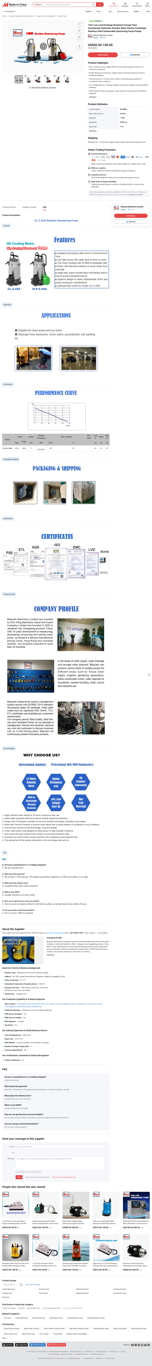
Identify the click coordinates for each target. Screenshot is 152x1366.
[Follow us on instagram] (139, 1345)
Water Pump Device (10, 1334)
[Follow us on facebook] (132, 1345)
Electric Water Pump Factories (54, 1328)
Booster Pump (96, 1004)
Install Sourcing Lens (58, 1345)
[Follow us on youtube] (142, 1345)
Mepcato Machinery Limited (102, 35)
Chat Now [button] (136, 55)
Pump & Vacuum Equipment (46, 16)
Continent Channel (101, 1351)
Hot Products (31, 1351)
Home (4, 16)
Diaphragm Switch (82, 1293)
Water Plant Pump (28, 1334)
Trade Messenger (37, 1345)
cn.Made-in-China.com (97, 1354)
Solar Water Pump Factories (79, 1328)
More (4, 1338)
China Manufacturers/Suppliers (58, 1351)
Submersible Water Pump (96, 1318)
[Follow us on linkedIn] (148, 1345)
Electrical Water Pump (138, 1328)
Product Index (114, 1351)
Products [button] (38, 4)
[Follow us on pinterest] (145, 1345)
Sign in (147, 6)
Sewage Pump (36, 1006)
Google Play (21, 1345)
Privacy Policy (110, 1358)
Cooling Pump (80, 1004)
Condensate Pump (67, 1004)
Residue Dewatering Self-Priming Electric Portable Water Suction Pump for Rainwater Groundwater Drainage (45, 1223)
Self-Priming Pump (38, 1318)
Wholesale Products (76, 1351)
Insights (123, 1351)
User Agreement (88, 1358)
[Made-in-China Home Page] (14, 4)
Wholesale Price (89, 1351)
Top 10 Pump (43, 1334)
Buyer (99, 11)
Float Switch (43, 1293)
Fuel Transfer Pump (53, 1004)
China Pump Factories (11, 1328)
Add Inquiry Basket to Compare (44, 87)
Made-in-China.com (66, 1354)
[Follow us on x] (136, 1345)
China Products (42, 1351)
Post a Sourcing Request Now (64, 1177)
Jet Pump (7, 1318)
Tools (88, 1004)
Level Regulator (10, 1006)
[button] (93, 4)
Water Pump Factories (31, 1328)
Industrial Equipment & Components (21, 16)
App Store (7, 1345)
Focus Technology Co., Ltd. (60, 1358)
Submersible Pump (38, 1004)
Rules (148, 11)
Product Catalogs (33, 1284)
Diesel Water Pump (56, 1318)
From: (12, 1147)
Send (19, 1177)
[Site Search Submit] (100, 4)
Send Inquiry (103, 55)
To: (13, 1153)
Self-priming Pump (82, 1289)
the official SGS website (55, 933)
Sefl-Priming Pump (23, 1006)
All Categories (10, 11)
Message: (11, 1158)
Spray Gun (5, 1297)
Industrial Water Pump (75, 1318)
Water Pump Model (120, 1328)
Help (110, 11)
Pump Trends (57, 1334)
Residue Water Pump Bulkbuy (77, 1334)
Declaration (99, 1358)
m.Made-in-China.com (81, 1354)
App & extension (122, 11)
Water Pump (62, 16)
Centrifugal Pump (23, 1004)
